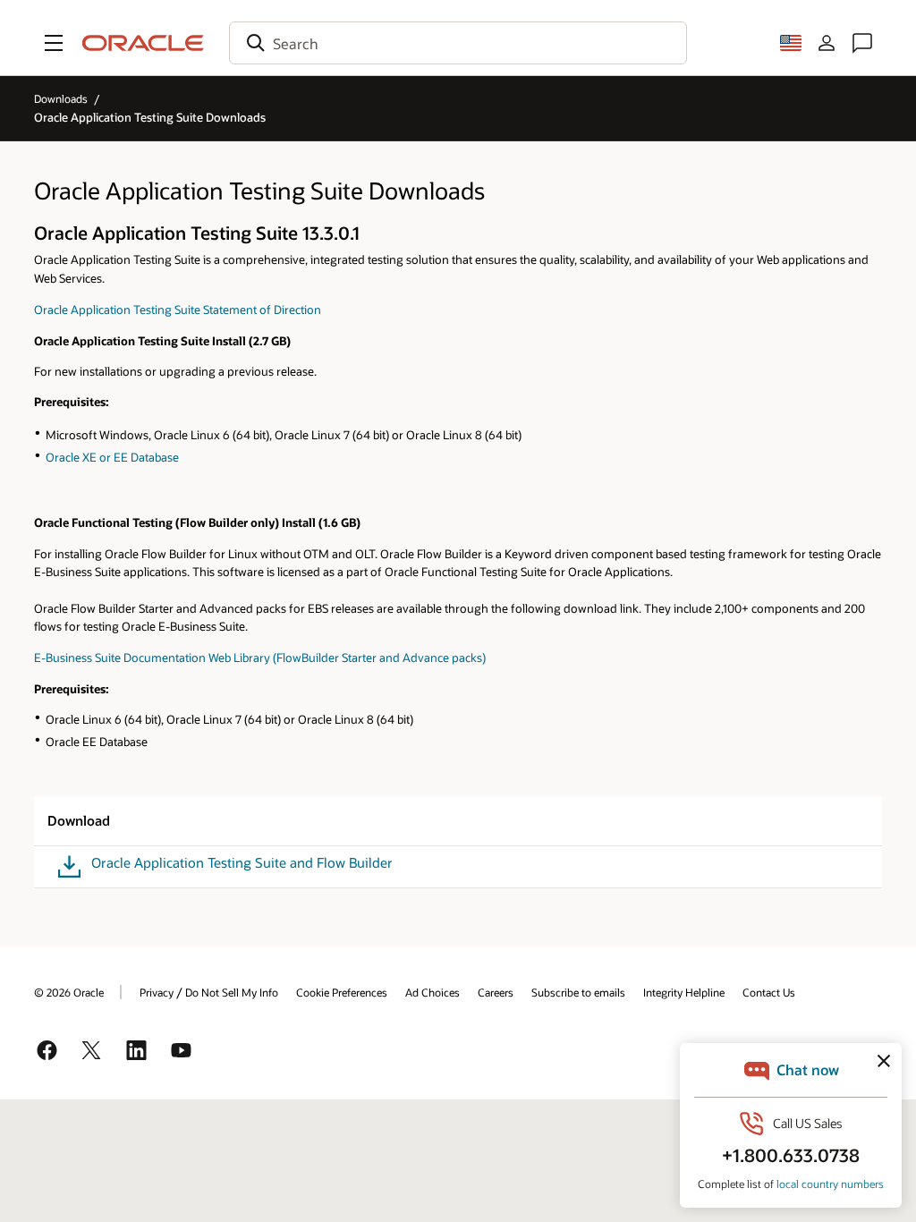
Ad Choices (432, 992)
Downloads (61, 98)
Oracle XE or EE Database (112, 456)
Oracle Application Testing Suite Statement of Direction (177, 309)
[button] (53, 43)
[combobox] (458, 42)
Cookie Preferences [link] (341, 992)
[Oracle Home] (143, 43)
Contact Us (768, 992)
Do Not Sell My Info (231, 992)
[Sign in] (826, 43)
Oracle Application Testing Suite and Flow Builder (242, 862)
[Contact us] (862, 43)
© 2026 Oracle (69, 992)
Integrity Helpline (684, 992)
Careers (495, 992)
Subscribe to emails (578, 992)
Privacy (157, 992)
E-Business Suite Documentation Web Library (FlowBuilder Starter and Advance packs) (260, 657)
